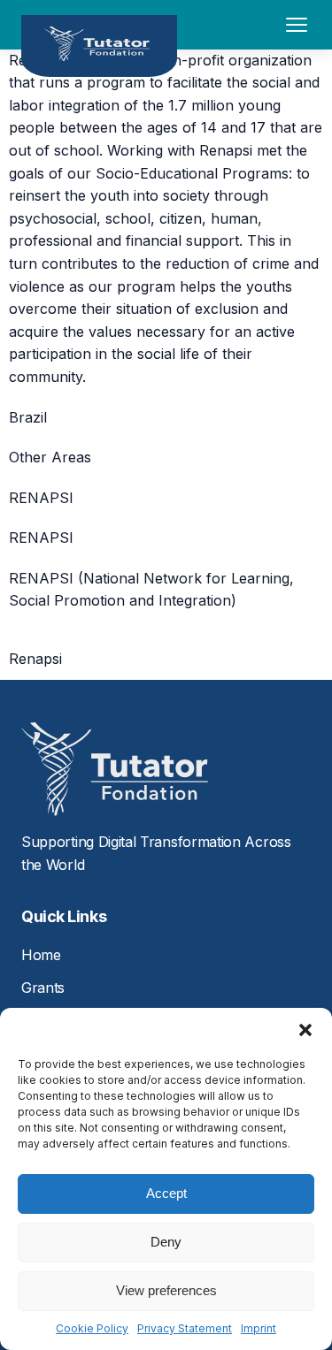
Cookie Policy (92, 1328)
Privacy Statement (184, 1328)
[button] (305, 1030)
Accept (166, 1193)
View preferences (166, 1290)
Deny (166, 1241)
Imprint (258, 1328)
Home (41, 955)
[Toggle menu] (296, 24)
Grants (43, 987)
